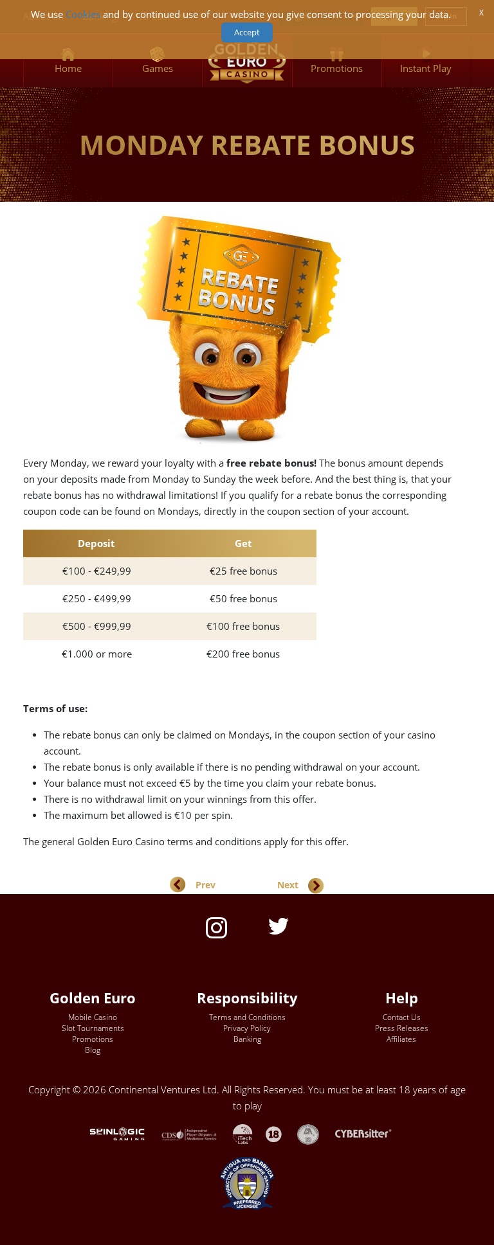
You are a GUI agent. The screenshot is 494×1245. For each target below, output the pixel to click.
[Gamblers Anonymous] (314, 1133)
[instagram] (216, 926)
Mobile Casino (92, 1017)
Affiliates (401, 1039)
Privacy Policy (247, 1028)
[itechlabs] (249, 1133)
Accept (247, 32)
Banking (247, 1039)
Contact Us (402, 1017)
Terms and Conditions (247, 1017)
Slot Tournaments (93, 1028)
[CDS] (197, 1133)
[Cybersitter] (370, 1133)
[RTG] (123, 1133)
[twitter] (278, 925)
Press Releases (401, 1028)
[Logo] (247, 60)
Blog (92, 1049)
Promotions (92, 1039)
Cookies (83, 14)
